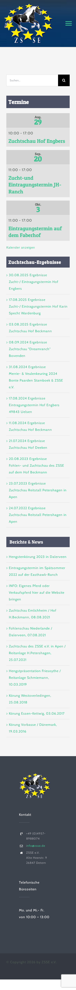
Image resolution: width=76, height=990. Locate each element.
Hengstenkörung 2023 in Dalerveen (37, 557)
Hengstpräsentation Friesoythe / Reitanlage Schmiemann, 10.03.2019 (35, 677)
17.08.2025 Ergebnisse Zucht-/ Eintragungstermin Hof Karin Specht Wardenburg (38, 306)
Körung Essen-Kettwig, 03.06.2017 (37, 713)
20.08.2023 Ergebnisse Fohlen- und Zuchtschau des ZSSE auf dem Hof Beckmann (36, 465)
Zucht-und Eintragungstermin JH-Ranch (34, 185)
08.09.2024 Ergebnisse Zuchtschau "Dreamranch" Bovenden (30, 349)
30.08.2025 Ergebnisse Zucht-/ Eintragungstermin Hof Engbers (33, 282)
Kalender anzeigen (20, 247)
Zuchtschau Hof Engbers (36, 141)
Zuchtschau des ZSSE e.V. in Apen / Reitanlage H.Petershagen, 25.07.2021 (37, 653)
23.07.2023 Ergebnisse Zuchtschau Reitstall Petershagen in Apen (37, 490)
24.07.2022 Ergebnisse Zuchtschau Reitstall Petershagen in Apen (37, 515)
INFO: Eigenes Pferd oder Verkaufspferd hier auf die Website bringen (36, 592)
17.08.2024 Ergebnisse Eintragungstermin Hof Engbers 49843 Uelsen (34, 405)
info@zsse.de (35, 846)
